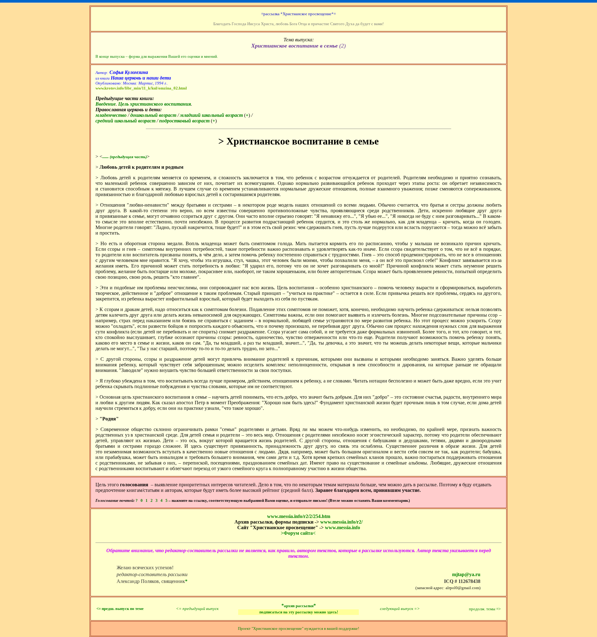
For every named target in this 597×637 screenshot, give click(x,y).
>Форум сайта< (298, 533)
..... (124, 156)
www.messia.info (342, 527)
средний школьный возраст (125, 120)
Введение (105, 104)
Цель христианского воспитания (154, 104)
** (298, 605)
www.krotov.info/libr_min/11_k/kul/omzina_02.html (141, 88)
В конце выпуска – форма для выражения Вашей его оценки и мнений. (156, 56)
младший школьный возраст (211, 115)
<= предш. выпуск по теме (120, 608)
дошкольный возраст (153, 115)
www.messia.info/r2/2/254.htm (298, 516)
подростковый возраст (184, 120)
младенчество (111, 115)
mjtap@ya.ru (466, 574)
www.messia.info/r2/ (341, 522)
